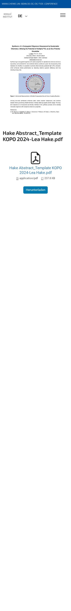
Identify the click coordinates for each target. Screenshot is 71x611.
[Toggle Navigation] (63, 15)
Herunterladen (35, 190)
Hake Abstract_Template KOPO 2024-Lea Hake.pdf (35, 170)
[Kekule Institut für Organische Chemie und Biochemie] (8, 16)
